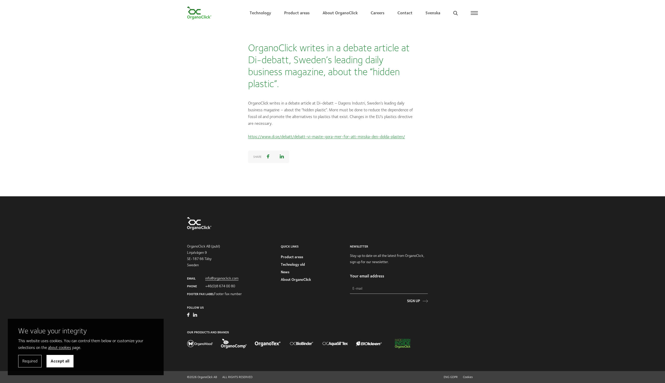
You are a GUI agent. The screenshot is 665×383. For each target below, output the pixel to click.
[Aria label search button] (455, 13)
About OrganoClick (340, 12)
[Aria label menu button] (474, 13)
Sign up (413, 301)
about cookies (59, 347)
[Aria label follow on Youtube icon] (188, 315)
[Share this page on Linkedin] (282, 156)
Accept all (60, 361)
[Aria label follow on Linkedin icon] (195, 315)
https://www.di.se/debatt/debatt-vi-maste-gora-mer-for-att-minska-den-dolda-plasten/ (326, 136)
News (285, 272)
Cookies (468, 377)
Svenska (432, 12)
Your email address (367, 276)
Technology (260, 12)
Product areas (297, 12)
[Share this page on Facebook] (268, 156)
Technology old (293, 264)
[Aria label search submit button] (425, 46)
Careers (377, 12)
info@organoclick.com (221, 278)
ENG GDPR (451, 377)
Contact (405, 12)
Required (29, 361)
